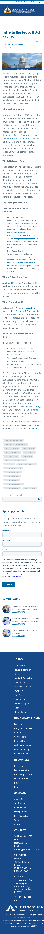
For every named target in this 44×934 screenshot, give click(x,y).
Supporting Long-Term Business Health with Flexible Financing (25, 607)
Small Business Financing (12, 44)
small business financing (13, 468)
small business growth (12, 476)
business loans (29, 452)
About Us (18, 799)
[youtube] (15, 900)
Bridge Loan (20, 712)
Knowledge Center (23, 774)
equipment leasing (11, 456)
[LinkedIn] (18, 495)
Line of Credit (20, 699)
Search (39, 499)
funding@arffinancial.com (26, 849)
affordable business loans (14, 440)
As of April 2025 (9, 282)
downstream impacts (15, 232)
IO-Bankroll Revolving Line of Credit (22, 669)
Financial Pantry (32, 406)
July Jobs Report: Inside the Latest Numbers (26, 631)
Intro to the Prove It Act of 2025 (15, 460)
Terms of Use (30, 917)
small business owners (12, 488)
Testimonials (20, 803)
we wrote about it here (18, 138)
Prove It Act (31, 121)
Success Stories (21, 778)
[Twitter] (7, 495)
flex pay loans (27, 456)
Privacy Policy (18, 917)
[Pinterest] (11, 495)
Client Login (37, 2)
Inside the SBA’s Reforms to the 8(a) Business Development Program (26, 619)
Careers (17, 824)
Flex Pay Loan (20, 695)
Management (20, 811)
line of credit (9, 464)
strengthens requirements (24, 238)
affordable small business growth (16, 444)
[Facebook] (4, 495)
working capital (30, 488)
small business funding (13, 472)
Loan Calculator (21, 770)
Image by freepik (32, 428)
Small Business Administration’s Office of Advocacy (22, 263)
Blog (16, 787)
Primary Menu (39, 10)
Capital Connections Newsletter (20, 736)
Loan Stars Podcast (23, 753)
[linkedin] (25, 897)
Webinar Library (21, 749)
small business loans (12, 480)
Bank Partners (21, 807)
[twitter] (20, 897)
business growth (28, 448)
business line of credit (12, 452)
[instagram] (29, 897)
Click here (31, 425)
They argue (18, 314)
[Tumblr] (14, 495)
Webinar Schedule (22, 745)
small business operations (14, 484)
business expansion (12, 448)
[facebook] (15, 897)
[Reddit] (21, 495)
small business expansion (27, 464)
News (16, 782)
